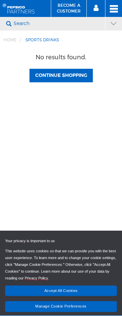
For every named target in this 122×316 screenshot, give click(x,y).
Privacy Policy (36, 278)
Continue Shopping (61, 75)
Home (10, 40)
